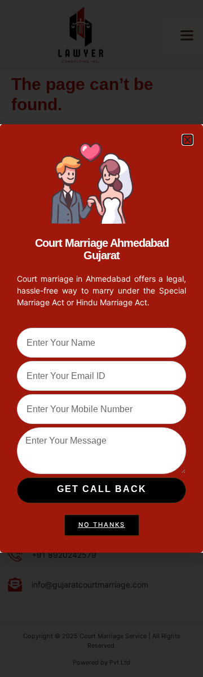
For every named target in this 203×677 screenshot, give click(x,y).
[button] (187, 140)
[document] (101, 338)
